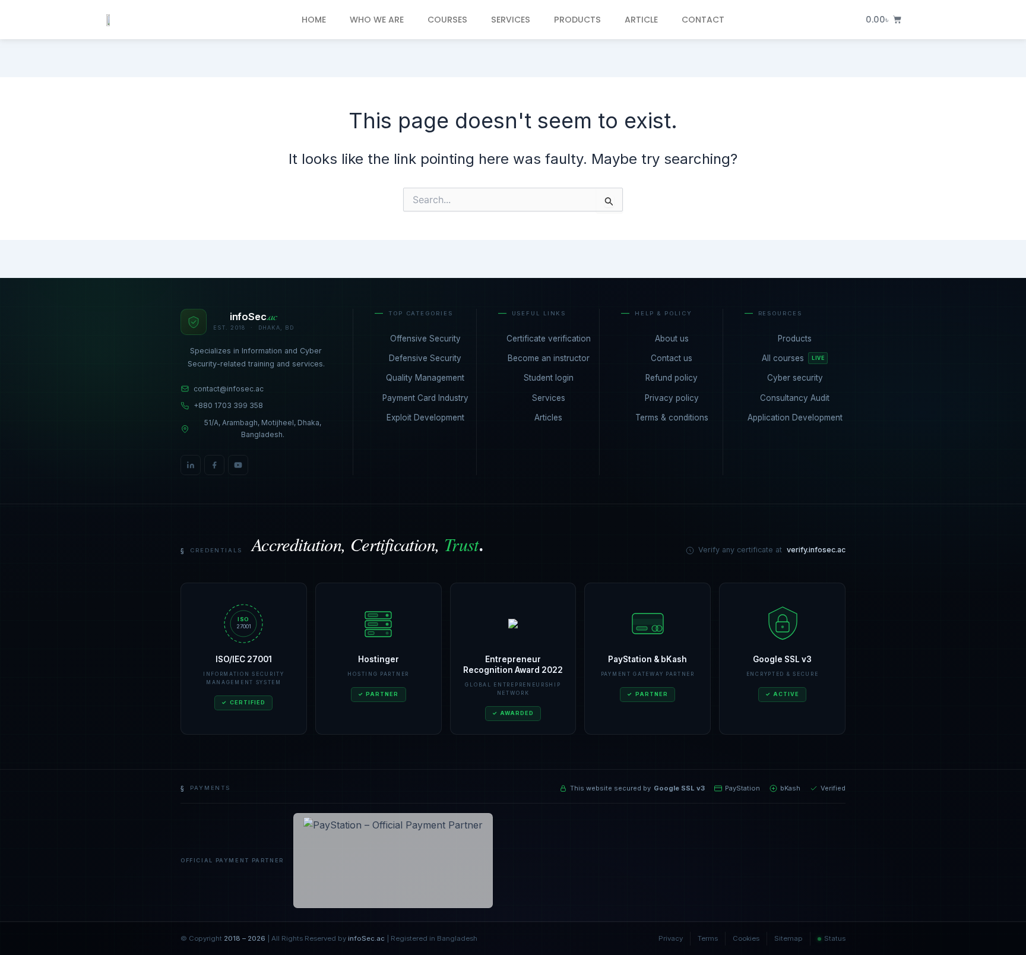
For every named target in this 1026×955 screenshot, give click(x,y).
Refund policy (671, 377)
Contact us (671, 358)
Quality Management (425, 377)
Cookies (746, 938)
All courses (793, 358)
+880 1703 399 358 (228, 405)
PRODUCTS (577, 20)
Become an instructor (549, 358)
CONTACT (703, 20)
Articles (548, 417)
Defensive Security (425, 358)
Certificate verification (548, 338)
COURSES (447, 20)
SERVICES (510, 20)
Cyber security (795, 377)
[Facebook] (214, 465)
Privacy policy (672, 398)
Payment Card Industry (425, 398)
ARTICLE (641, 20)
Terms (708, 938)
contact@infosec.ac (229, 388)
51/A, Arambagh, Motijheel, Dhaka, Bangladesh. (262, 428)
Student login (549, 377)
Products (795, 338)
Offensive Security (425, 338)
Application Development (795, 417)
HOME (314, 20)
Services (548, 398)
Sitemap (788, 938)
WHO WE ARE (377, 20)
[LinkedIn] (190, 465)
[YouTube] (238, 465)
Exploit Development (425, 417)
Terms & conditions (671, 417)
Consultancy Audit (794, 398)
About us (672, 338)
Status (835, 938)
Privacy (670, 938)
